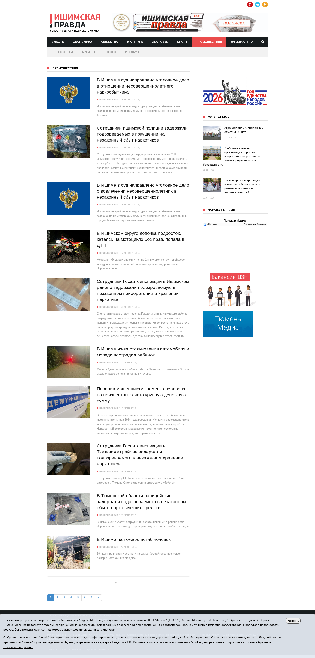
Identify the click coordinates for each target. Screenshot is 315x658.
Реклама (132, 52)
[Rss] (265, 4)
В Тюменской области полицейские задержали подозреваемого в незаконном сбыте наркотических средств (141, 501)
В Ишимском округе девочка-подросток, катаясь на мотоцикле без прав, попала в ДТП (140, 239)
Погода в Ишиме (235, 220)
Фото (111, 52)
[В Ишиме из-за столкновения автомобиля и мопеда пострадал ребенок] (68, 362)
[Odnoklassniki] (250, 4)
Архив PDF (90, 52)
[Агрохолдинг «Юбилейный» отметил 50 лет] (212, 133)
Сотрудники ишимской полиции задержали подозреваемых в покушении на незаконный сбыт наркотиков (142, 133)
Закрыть (293, 620)
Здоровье (160, 42)
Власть (58, 42)
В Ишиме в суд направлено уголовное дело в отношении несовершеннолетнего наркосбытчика (143, 85)
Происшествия (209, 42)
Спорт (182, 42)
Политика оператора (18, 647)
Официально (242, 42)
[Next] (98, 597)
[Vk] (257, 4)
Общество (109, 42)
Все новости (62, 52)
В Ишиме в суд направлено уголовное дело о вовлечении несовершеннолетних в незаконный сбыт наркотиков (143, 191)
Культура (135, 42)
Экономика (82, 42)
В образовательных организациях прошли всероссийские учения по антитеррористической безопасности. (231, 156)
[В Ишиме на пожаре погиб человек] (68, 552)
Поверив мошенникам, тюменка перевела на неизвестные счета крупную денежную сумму (141, 394)
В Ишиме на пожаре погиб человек (134, 539)
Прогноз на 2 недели (255, 224)
